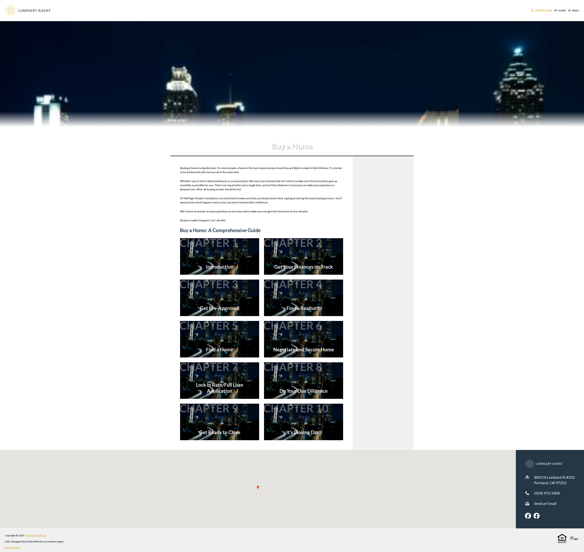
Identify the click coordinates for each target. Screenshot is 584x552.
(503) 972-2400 (547, 493)
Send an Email (545, 503)
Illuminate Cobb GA (36, 535)
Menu (575, 10)
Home (562, 10)
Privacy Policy (12, 547)
